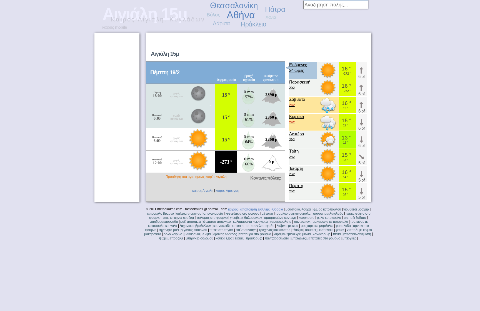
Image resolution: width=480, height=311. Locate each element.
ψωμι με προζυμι (171, 238)
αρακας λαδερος (225, 234)
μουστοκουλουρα (298, 209)
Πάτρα (275, 9)
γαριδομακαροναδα (164, 222)
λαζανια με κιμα (287, 226)
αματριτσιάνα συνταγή (280, 218)
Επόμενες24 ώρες (298, 67)
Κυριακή (296, 119)
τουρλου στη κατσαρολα (292, 214)
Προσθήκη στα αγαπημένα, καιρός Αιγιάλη (196, 177)
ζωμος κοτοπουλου (327, 209)
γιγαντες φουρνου (194, 230)
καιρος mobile (114, 27)
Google (277, 209)
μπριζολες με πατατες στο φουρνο (315, 238)
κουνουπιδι (221, 226)
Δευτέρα (296, 136)
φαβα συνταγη (246, 230)
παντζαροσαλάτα (277, 238)
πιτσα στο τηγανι (221, 230)
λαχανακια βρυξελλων (195, 226)
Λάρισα (221, 23)
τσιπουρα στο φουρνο (255, 234)
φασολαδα (343, 226)
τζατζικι (297, 230)
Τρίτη (294, 153)
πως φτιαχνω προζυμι (179, 218)
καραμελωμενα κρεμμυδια (292, 234)
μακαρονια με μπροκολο (330, 222)
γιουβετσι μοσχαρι (356, 209)
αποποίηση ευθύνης (255, 209)
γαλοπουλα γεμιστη (357, 234)
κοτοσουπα (240, 226)
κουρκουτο (306, 218)
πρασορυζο (254, 238)
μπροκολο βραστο (160, 214)
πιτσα (337, 234)
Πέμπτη (296, 188)
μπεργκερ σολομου (199, 238)
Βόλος (213, 15)
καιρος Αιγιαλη (202, 191)
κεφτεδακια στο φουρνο (242, 214)
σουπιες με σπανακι (319, 230)
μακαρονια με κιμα (197, 234)
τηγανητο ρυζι (169, 230)
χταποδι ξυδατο (355, 218)
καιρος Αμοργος (227, 191)
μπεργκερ (349, 238)
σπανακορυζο (213, 214)
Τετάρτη (296, 171)
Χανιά (271, 17)
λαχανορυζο (321, 234)
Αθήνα (241, 15)
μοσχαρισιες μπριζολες (317, 226)
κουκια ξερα (224, 238)
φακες (340, 230)
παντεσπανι (302, 222)
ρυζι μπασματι (190, 222)
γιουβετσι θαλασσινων (246, 218)
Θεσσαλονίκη (234, 5)
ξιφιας (239, 238)
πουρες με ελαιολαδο (328, 214)
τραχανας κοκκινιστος (274, 230)
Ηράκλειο (253, 24)
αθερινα (267, 214)
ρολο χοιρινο (173, 234)
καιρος (233, 209)
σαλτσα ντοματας (188, 214)
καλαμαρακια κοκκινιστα (250, 222)
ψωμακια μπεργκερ (217, 222)
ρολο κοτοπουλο (329, 218)
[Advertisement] (300, 46)
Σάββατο (297, 102)
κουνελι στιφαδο (262, 226)
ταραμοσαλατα (280, 222)
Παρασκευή (299, 84)
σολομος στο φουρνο (212, 218)
